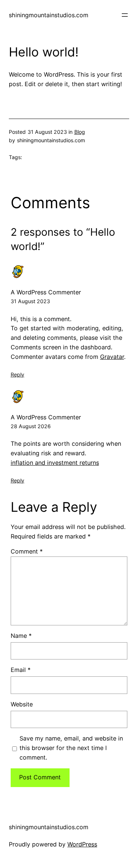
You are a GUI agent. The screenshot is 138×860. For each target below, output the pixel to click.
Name (21, 635)
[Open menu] (124, 15)
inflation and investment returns (55, 462)
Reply (17, 374)
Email (21, 669)
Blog (79, 132)
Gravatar (112, 356)
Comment (27, 551)
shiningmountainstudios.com (48, 15)
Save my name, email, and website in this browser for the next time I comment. (71, 748)
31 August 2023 (30, 301)
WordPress (82, 844)
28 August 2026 (31, 426)
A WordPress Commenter (46, 292)
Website (22, 704)
